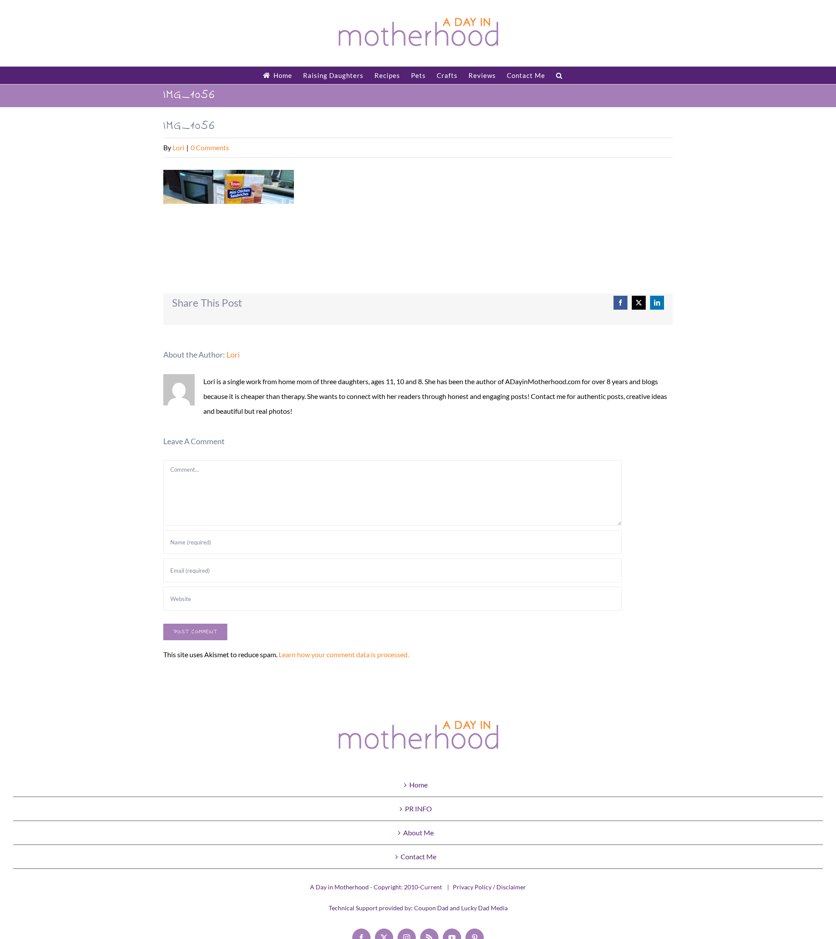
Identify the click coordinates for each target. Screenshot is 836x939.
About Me (418, 832)
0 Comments (210, 147)
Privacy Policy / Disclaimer (489, 887)
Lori (178, 147)
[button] (559, 75)
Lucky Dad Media (484, 908)
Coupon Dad (431, 908)
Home (418, 784)
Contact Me (418, 856)
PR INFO (418, 808)
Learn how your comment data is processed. (344, 654)
